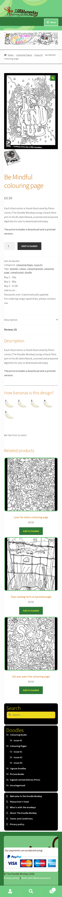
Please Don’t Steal (19, 801)
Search (31, 891)
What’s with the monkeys (23, 807)
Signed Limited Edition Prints (25, 779)
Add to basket (29, 246)
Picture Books (17, 774)
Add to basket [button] (31, 531)
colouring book (35, 268)
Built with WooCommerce (36, 878)
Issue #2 (18, 757)
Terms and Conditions (21, 818)
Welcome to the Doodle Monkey (26, 796)
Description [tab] (10, 319)
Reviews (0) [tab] (10, 329)
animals (14, 268)
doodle (28, 272)
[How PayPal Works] (31, 862)
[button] (53, 78)
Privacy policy (17, 824)
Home (11, 54)
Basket (47, 888)
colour (22, 268)
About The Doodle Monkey (23, 812)
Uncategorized (17, 785)
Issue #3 (18, 762)
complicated (16, 272)
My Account (10, 891)
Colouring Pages (24, 54)
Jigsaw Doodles (18, 768)
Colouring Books (18, 734)
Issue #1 (39, 54)
